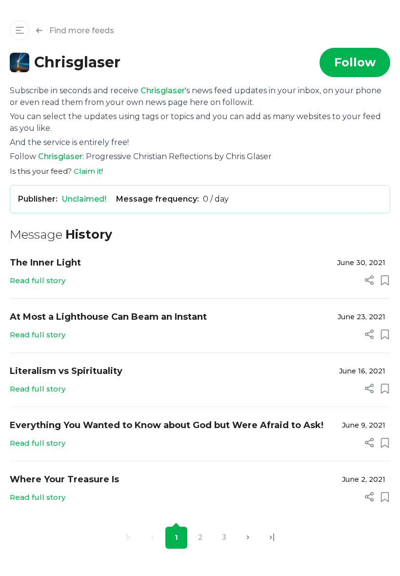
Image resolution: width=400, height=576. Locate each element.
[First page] (129, 538)
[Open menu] (19, 30)
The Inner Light (45, 262)
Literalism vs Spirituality (66, 371)
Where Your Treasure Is (64, 479)
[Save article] (385, 280)
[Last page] (272, 538)
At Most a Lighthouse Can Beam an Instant (108, 316)
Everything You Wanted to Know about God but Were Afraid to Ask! (166, 425)
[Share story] (369, 280)
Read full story (37, 280)
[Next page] (248, 538)
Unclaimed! (83, 199)
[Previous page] (152, 538)
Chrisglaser (162, 90)
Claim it (87, 171)
